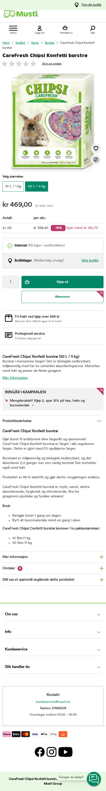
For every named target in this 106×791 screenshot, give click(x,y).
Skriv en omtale (51, 64)
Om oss (11, 614)
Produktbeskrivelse (17, 421)
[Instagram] (51, 751)
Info (8, 632)
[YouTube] (64, 751)
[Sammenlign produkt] (96, 160)
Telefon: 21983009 (53, 708)
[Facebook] (39, 751)
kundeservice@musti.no (53, 701)
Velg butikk (89, 261)
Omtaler (11, 568)
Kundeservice (16, 649)
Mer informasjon (15, 378)
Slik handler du (17, 667)
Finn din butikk (91, 4)
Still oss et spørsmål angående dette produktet (38, 580)
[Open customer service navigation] (94, 779)
